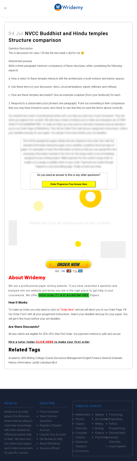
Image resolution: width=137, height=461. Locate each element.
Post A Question (49, 411)
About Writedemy (50, 443)
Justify (35, 362)
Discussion (60, 358)
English (87, 358)
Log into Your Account (53, 434)
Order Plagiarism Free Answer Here (68, 184)
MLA (54, 362)
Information (24, 362)
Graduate (116, 358)
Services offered (49, 448)
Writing (31, 358)
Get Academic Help (51, 439)
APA (23, 358)
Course (49, 358)
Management (75, 358)
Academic (15, 358)
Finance (96, 358)
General (106, 358)
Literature (45, 362)
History (13, 362)
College (39, 358)
